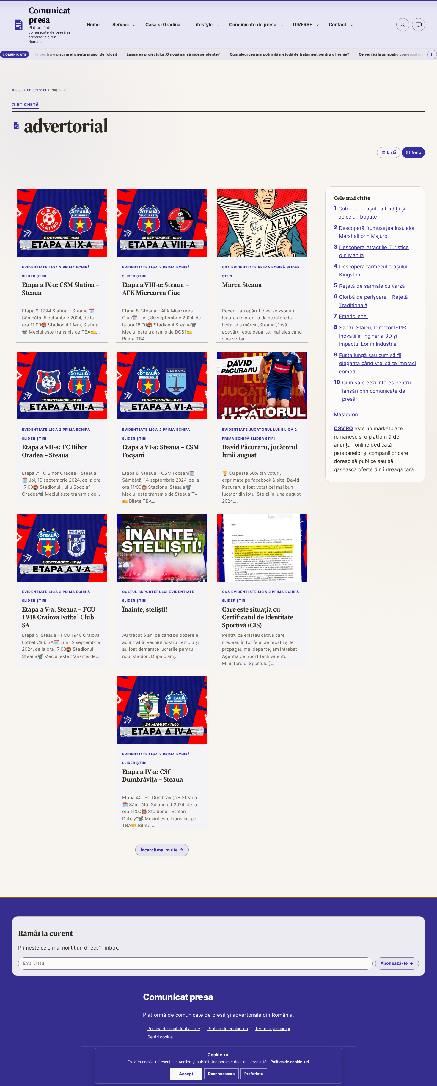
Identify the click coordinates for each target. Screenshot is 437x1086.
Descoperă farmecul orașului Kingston (373, 271)
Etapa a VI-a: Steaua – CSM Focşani (160, 451)
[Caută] (402, 24)
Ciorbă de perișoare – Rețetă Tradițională (373, 301)
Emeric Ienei (353, 316)
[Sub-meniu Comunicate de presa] (282, 24)
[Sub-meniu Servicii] (134, 24)
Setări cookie (160, 1036)
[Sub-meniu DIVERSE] (317, 24)
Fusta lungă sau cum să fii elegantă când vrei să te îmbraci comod (377, 363)
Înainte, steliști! (144, 609)
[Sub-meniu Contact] (351, 24)
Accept (186, 1073)
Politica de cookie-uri (227, 1028)
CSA (226, 267)
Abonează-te (394, 963)
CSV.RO (343, 428)
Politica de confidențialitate (173, 1028)
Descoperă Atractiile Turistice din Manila (374, 251)
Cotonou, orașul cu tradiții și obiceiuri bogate (371, 213)
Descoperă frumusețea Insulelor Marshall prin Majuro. (377, 232)
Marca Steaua (242, 285)
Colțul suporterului (145, 592)
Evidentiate (35, 267)
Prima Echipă (76, 267)
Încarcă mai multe (159, 849)
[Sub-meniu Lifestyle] (218, 24)
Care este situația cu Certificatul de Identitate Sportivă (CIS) (257, 617)
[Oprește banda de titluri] (432, 54)
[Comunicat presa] (18, 24)
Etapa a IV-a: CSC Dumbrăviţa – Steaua (152, 776)
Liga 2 (55, 267)
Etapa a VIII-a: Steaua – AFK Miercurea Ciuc (155, 289)
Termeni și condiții (272, 1028)
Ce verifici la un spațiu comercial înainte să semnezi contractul (374, 54)
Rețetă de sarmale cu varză (372, 286)
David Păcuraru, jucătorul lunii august (259, 451)
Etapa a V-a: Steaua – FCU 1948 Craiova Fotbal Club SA (58, 617)
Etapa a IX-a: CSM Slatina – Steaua (60, 289)
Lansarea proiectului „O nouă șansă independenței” (133, 54)
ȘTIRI (42, 276)
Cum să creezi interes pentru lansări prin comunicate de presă (376, 391)
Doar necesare (221, 1073)
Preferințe (253, 1073)
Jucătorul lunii (266, 430)
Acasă (17, 90)
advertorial (36, 90)
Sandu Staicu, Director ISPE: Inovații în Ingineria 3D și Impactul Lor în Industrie (372, 336)
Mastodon (346, 414)
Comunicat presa (49, 15)
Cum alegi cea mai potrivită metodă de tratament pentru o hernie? (249, 54)
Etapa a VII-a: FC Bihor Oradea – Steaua (54, 451)
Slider (28, 276)
